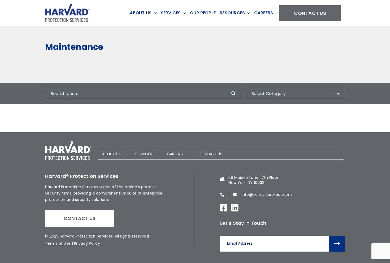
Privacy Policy (87, 243)
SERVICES (143, 154)
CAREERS (175, 154)
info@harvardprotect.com (267, 194)
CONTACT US (209, 154)
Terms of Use (58, 243)
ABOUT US (111, 154)
